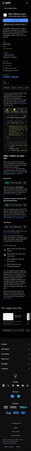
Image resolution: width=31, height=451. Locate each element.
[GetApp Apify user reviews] (6, 407)
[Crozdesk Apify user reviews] (23, 412)
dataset (10, 294)
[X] (8, 385)
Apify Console (8, 298)
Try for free (15, 20)
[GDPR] (12, 396)
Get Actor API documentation (12, 232)
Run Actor (14, 274)
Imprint (15, 427)
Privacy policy (16, 435)
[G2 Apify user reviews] (8, 412)
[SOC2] (19, 396)
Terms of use (15, 431)
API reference (19, 173)
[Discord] (22, 385)
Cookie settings (8, 446)
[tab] (7, 87)
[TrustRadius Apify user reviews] (15, 412)
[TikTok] (27, 385)
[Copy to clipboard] (25, 116)
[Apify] (6, 3)
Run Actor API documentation (14, 194)
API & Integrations (22, 103)
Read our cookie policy (9, 443)
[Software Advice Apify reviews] (13, 407)
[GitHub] (13, 385)
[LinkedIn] (3, 385)
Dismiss (18, 446)
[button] (15, 344)
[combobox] (15, 24)
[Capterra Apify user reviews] (23, 407)
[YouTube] (18, 385)
